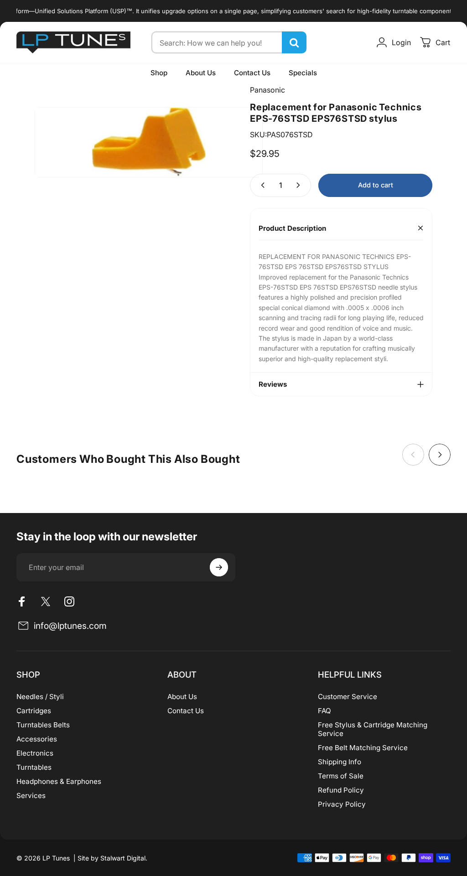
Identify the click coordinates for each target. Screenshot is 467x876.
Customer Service (347, 696)
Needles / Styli (40, 696)
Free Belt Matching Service (363, 747)
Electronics (34, 753)
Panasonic (267, 89)
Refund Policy (341, 790)
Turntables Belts (43, 724)
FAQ (324, 710)
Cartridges (33, 710)
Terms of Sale (340, 776)
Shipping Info (339, 761)
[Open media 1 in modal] (148, 142)
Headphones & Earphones (58, 781)
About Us (182, 696)
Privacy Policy (342, 804)
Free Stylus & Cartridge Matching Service (372, 729)
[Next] (440, 455)
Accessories (36, 739)
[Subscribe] (219, 567)
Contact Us (185, 710)
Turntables (34, 767)
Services (31, 795)
